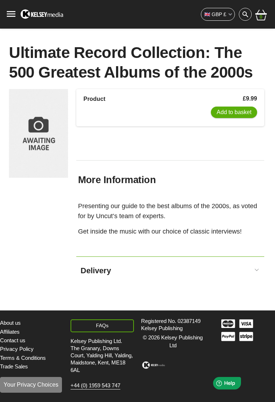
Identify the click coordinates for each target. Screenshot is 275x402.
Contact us (12, 340)
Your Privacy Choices (31, 385)
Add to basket (234, 112)
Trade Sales (14, 366)
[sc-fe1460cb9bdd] (153, 365)
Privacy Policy (17, 349)
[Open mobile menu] (11, 13)
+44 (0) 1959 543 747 (95, 385)
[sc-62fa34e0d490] (42, 14)
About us (10, 323)
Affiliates (10, 332)
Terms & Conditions (23, 358)
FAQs (102, 325)
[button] (261, 14)
